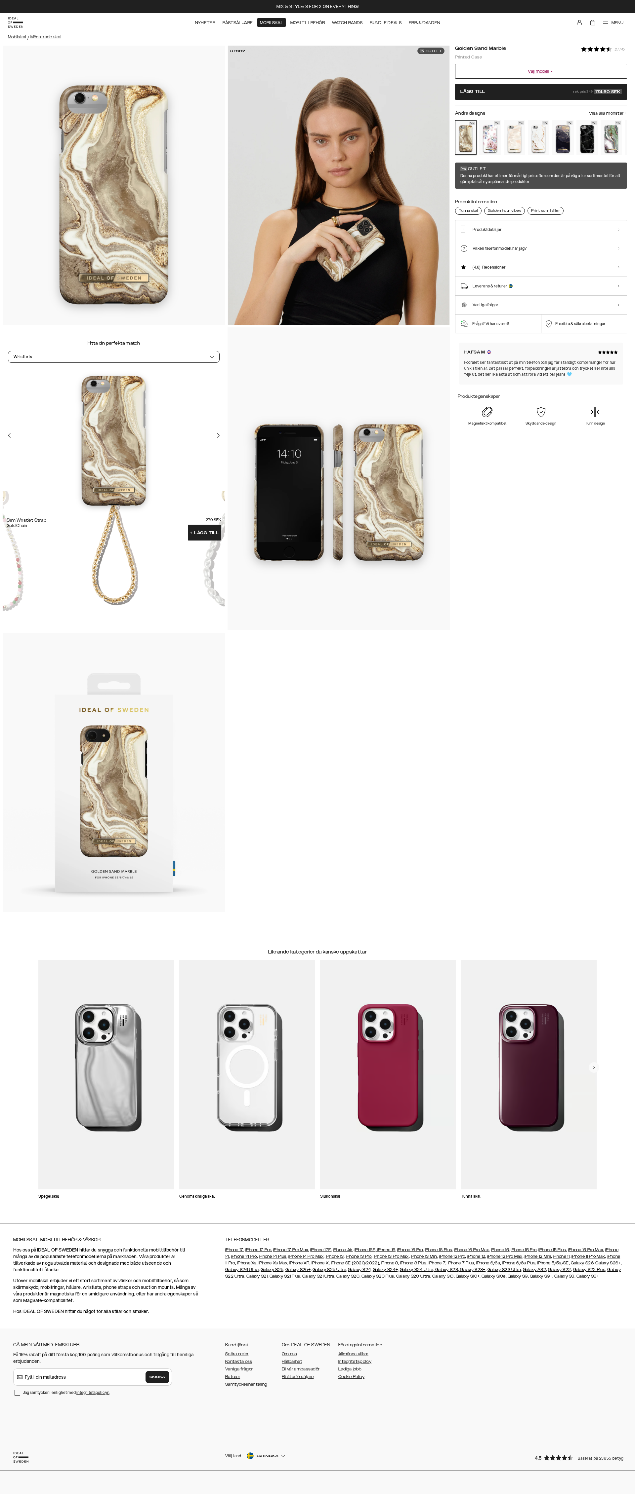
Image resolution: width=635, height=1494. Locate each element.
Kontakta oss (238, 1361)
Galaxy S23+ (472, 1269)
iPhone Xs (247, 1263)
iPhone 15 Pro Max (585, 1250)
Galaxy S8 (564, 1276)
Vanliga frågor (239, 1369)
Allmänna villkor (353, 1354)
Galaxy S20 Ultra (413, 1276)
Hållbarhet (292, 1361)
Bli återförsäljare (298, 1376)
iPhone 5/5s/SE (553, 1263)
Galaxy (530, 1269)
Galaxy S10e (493, 1276)
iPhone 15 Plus (552, 1250)
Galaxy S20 (348, 1276)
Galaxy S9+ (541, 1276)
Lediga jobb (349, 1369)
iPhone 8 (389, 1263)
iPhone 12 (476, 1256)
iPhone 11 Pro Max (588, 1256)
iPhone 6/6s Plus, (519, 1263)
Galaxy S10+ (468, 1276)
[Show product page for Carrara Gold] (538, 137)
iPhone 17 (234, 1250)
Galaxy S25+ (298, 1269)
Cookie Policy (351, 1376)
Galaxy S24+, (386, 1269)
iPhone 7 (437, 1263)
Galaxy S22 (559, 1269)
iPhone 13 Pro (359, 1256)
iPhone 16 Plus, (439, 1250)
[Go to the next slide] (218, 435)
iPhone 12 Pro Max (504, 1256)
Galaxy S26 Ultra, (242, 1269)
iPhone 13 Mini (424, 1256)
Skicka (157, 1377)
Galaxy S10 (443, 1276)
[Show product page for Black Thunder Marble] (587, 137)
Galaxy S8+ (587, 1276)
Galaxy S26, (582, 1263)
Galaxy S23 (446, 1269)
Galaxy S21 (257, 1276)
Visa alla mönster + (608, 113)
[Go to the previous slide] (9, 435)
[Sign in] (579, 22)
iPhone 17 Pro (258, 1250)
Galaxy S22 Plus (589, 1269)
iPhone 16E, (366, 1250)
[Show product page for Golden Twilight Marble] (562, 137)
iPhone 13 (335, 1256)
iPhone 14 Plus (272, 1256)
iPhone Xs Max (273, 1263)
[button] (578, 1457)
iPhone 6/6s (488, 1263)
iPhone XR (299, 1263)
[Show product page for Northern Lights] (611, 137)
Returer (232, 1376)
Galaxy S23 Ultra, (504, 1269)
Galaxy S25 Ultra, (330, 1269)
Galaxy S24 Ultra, (417, 1269)
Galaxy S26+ (607, 1263)
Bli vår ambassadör (300, 1369)
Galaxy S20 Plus (377, 1276)
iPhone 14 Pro (244, 1256)
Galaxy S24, (359, 1269)
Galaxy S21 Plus (285, 1276)
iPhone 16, (386, 1250)
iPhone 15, (500, 1250)
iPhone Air (343, 1250)
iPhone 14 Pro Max (305, 1256)
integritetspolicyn (92, 1392)
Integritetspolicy (354, 1361)
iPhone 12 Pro (452, 1256)
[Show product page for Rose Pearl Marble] (514, 137)
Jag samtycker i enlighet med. (66, 1392)
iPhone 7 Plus (460, 1263)
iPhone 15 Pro (523, 1250)
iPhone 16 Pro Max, (472, 1250)
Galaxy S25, (272, 1269)
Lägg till (204, 533)
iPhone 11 (561, 1256)
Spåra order (236, 1354)
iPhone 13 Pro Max (391, 1256)
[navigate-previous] (594, 1067)
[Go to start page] (15, 22)
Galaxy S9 (518, 1276)
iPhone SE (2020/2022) (355, 1263)
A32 (541, 1269)
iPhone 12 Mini (538, 1256)
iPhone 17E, (321, 1250)
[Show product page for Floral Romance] (490, 137)
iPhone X (320, 1263)
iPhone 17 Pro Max (290, 1250)
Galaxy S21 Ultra (318, 1276)
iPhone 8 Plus (413, 1263)
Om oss (289, 1354)
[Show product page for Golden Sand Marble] (466, 137)
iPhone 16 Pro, (410, 1250)
